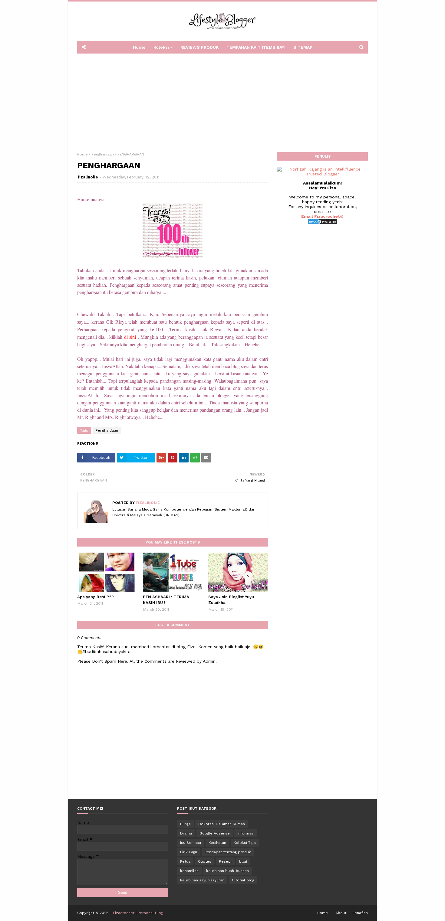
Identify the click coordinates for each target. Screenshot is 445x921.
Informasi (245, 833)
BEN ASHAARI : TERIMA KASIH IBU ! (166, 600)
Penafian (360, 913)
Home (82, 154)
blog (243, 861)
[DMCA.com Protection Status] (322, 223)
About (340, 913)
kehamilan (189, 871)
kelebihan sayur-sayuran (202, 880)
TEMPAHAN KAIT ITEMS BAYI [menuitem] (255, 47)
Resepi (225, 861)
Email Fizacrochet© (322, 216)
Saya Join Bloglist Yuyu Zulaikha (231, 600)
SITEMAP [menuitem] (302, 47)
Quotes (204, 861)
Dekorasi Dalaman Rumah (221, 824)
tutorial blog (243, 880)
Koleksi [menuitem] (161, 47)
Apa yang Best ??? (95, 597)
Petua (185, 861)
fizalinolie (87, 177)
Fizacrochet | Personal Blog (138, 913)
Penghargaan (102, 154)
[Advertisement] (222, 100)
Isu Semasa (190, 843)
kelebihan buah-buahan (227, 871)
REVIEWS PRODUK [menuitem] (199, 47)
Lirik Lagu (188, 852)
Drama (186, 833)
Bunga (185, 824)
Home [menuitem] (139, 47)
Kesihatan (217, 843)
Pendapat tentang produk (228, 852)
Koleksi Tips (245, 843)
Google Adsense (214, 833)
